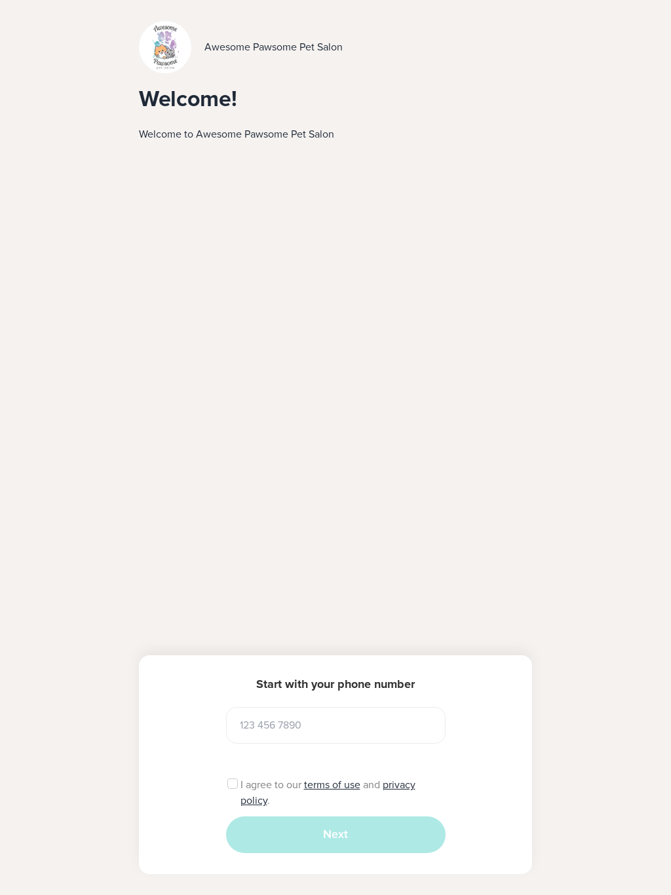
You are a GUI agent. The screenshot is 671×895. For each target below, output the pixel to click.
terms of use (332, 784)
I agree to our (272, 784)
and (371, 784)
